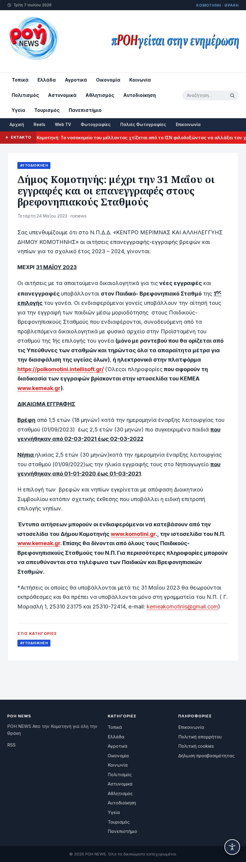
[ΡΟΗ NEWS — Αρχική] (33, 41)
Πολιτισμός (25, 95)
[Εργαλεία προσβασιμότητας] (232, 847)
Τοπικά (20, 80)
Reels (39, 124)
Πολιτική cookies (196, 746)
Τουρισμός (47, 110)
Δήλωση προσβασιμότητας (206, 755)
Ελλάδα (47, 80)
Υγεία (18, 110)
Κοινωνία (140, 80)
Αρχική (17, 124)
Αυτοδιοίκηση (139, 95)
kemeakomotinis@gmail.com (182, 606)
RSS (11, 745)
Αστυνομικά (62, 95)
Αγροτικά (76, 80)
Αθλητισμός (100, 95)
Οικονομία (108, 80)
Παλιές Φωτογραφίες (143, 124)
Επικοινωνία (188, 124)
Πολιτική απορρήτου (200, 737)
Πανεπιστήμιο (85, 110)
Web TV (63, 124)
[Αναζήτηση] (233, 95)
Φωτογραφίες (96, 124)
